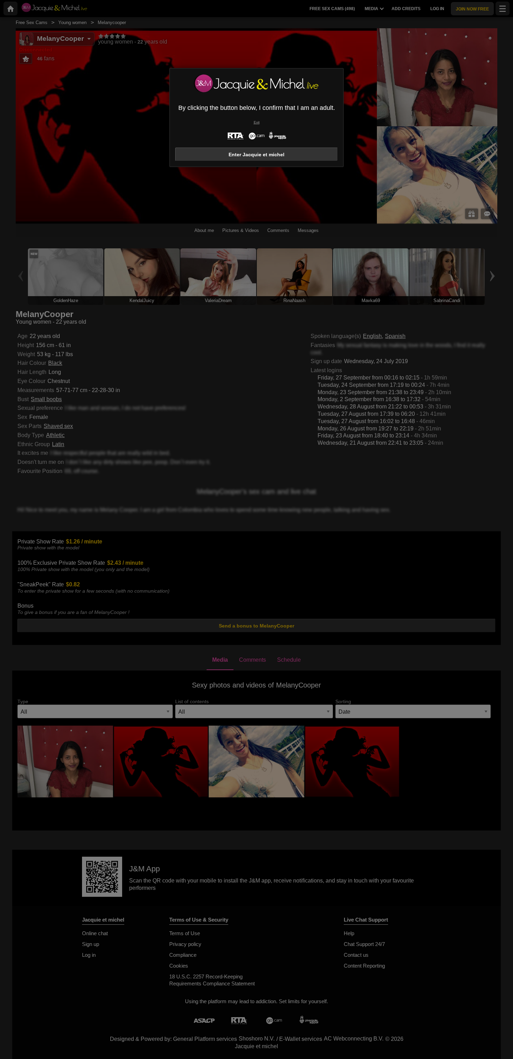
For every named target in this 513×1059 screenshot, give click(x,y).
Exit (257, 122)
